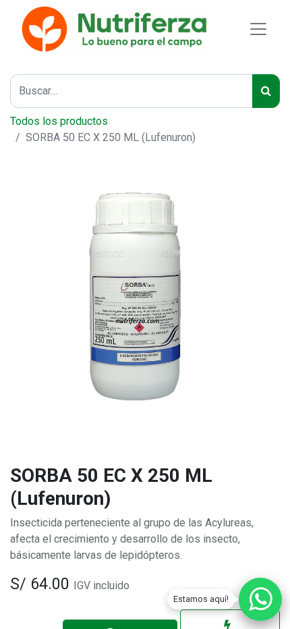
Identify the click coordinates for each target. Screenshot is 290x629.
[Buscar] (266, 91)
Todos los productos (59, 121)
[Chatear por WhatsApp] (260, 599)
